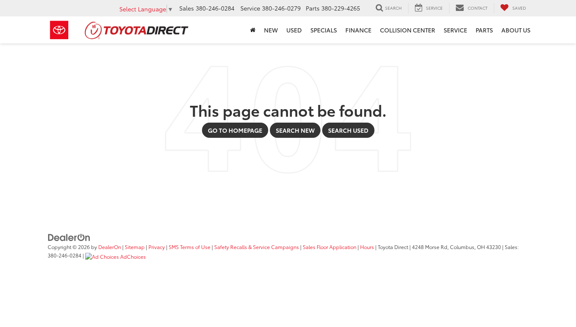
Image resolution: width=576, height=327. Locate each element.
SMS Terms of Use (189, 246)
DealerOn (109, 246)
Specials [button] (323, 30)
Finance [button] (358, 30)
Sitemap (135, 246)
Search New (295, 130)
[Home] (253, 29)
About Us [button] (515, 30)
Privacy (156, 246)
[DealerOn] (69, 237)
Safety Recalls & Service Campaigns (256, 246)
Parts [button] (484, 30)
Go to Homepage (235, 130)
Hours (367, 246)
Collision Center (407, 30)
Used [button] (294, 30)
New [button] (271, 30)
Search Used (348, 130)
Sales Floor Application (329, 246)
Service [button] (455, 30)
